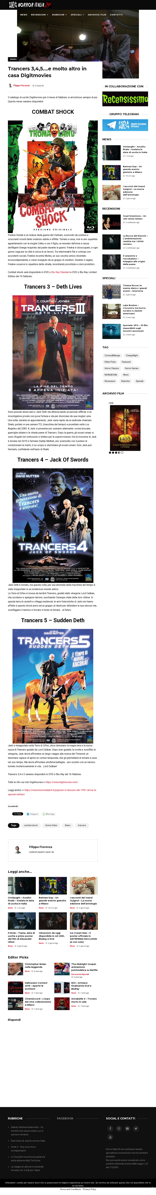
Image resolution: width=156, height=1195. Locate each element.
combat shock (31, 825)
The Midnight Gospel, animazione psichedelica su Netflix (84, 967)
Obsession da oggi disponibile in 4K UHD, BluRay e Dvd (52, 936)
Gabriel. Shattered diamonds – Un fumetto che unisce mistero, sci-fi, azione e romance (27, 1131)
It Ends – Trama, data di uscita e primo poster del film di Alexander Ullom (21, 937)
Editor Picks (110, 362)
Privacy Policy (89, 1189)
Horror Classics (112, 368)
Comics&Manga (112, 355)
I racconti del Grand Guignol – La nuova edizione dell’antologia (83, 900)
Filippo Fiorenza (21, 85)
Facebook (65, 1118)
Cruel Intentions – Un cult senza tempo (134, 217)
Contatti (116, 14)
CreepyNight (132, 355)
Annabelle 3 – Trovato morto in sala (84, 1000)
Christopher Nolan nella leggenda (35, 966)
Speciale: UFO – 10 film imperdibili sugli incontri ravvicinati (135, 328)
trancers (82, 825)
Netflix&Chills (111, 374)
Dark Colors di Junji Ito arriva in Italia (28, 1141)
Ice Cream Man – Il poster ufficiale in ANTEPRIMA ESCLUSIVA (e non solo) (83, 937)
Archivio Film (97, 14)
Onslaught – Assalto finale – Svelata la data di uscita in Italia (21, 900)
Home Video (51, 825)
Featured (126, 362)
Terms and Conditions (70, 1189)
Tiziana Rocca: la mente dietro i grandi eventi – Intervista (135, 288)
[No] (152, 1186)
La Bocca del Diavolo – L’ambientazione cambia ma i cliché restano (135, 240)
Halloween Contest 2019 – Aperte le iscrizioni (36, 986)
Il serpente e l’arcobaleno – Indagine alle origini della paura (134, 260)
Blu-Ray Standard (60, 272)
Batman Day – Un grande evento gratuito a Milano (52, 900)
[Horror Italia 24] (29, 9)
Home (13, 14)
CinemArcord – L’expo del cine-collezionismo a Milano (38, 1001)
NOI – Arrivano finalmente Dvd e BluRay (81, 986)
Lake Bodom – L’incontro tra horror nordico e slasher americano (134, 309)
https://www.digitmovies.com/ (62, 782)
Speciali (76, 14)
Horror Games (131, 368)
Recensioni (38, 14)
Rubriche (58, 14)
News (23, 14)
